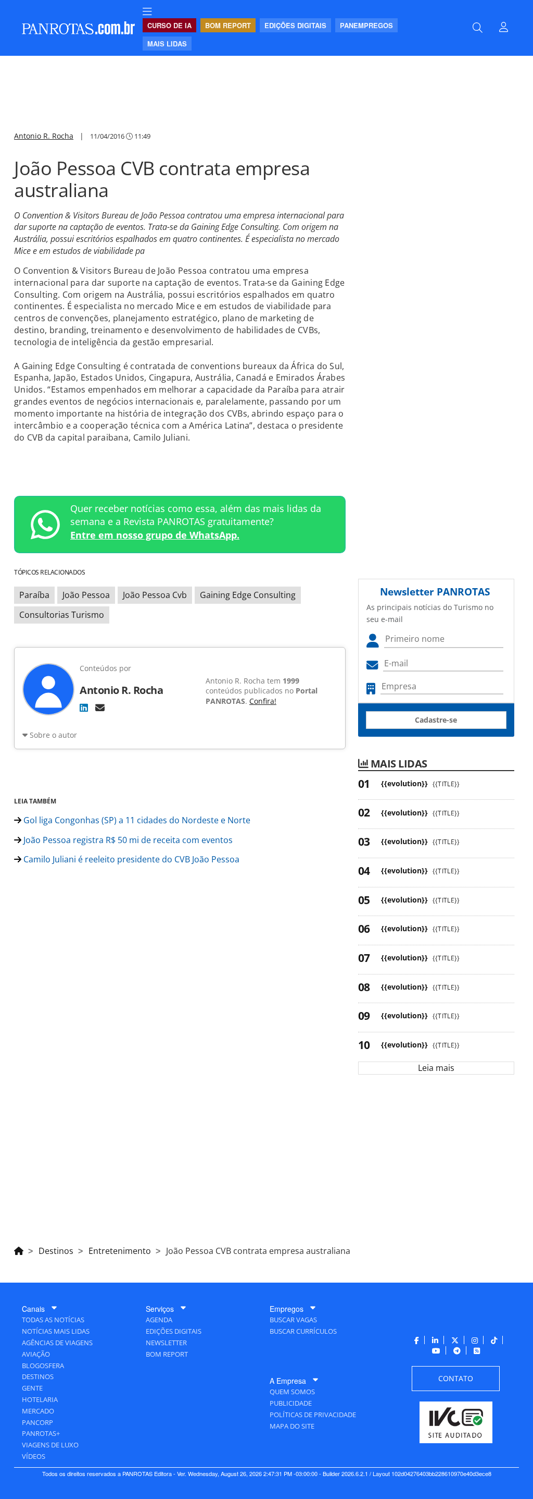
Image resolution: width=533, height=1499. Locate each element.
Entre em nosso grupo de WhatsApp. (154, 535)
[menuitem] (147, 11)
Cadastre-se (436, 720)
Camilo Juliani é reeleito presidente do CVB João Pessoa (130, 859)
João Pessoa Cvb (155, 595)
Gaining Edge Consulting (248, 595)
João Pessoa (86, 595)
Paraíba (34, 595)
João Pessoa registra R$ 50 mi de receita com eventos (127, 840)
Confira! (262, 701)
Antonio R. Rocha (43, 136)
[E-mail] (100, 707)
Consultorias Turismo (61, 614)
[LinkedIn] (84, 707)
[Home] (18, 1249)
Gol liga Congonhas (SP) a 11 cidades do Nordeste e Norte (135, 820)
